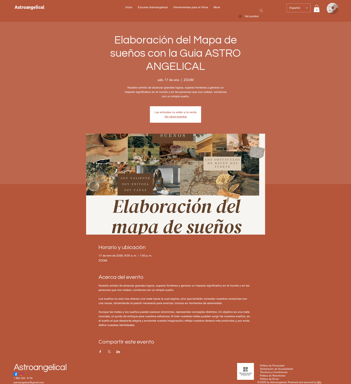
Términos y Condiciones (274, 372)
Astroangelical (40, 367)
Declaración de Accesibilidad (276, 368)
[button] (317, 8)
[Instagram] (22, 374)
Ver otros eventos (175, 116)
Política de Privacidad (272, 365)
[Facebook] (16, 374)
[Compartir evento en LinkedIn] (118, 351)
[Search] (261, 10)
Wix (319, 382)
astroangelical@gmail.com (29, 382)
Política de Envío (269, 378)
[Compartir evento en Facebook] (100, 351)
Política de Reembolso (273, 375)
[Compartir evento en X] (109, 351)
